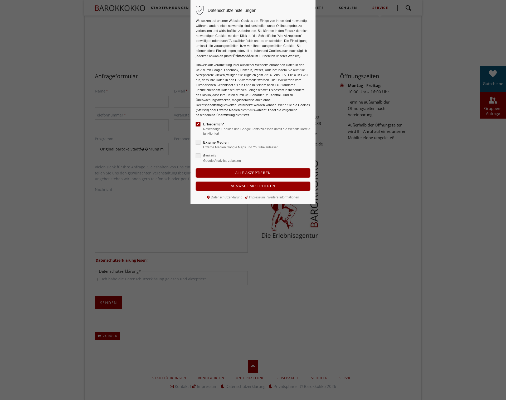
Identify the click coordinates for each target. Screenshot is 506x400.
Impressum (257, 197)
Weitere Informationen (283, 197)
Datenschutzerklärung (226, 197)
